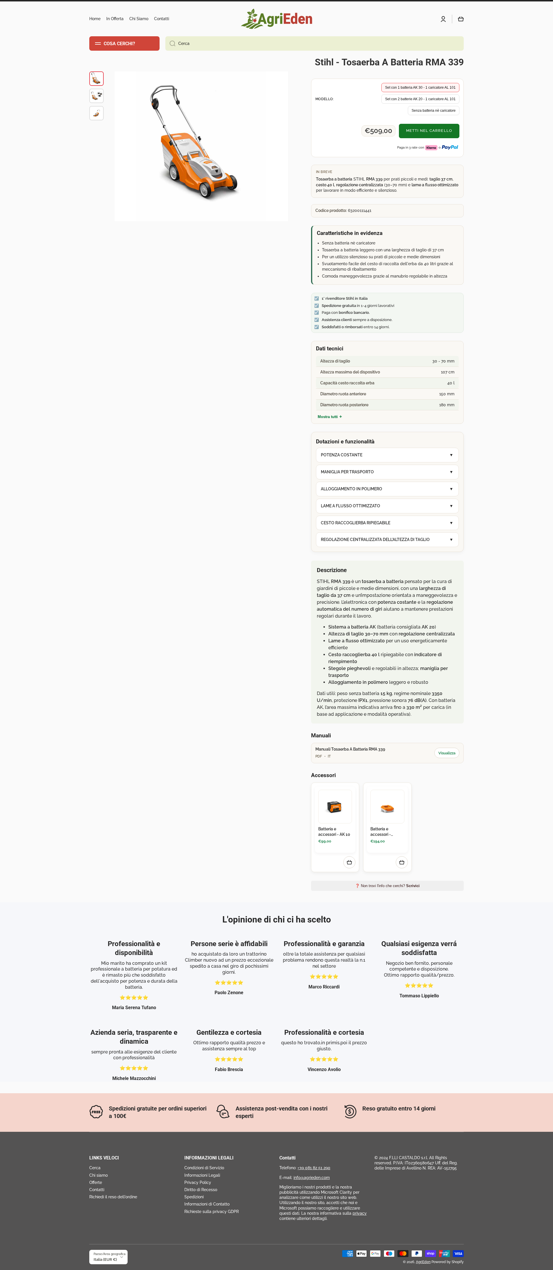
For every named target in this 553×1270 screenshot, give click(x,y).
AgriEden (423, 1262)
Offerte (95, 1182)
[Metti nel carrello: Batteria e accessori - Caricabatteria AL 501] (402, 862)
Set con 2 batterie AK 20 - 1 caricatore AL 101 (420, 99)
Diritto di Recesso (200, 1189)
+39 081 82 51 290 (314, 1167)
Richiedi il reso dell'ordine (113, 1197)
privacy (360, 1213)
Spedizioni (194, 1197)
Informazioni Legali (202, 1175)
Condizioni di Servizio (204, 1167)
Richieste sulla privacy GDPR (211, 1211)
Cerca (95, 1167)
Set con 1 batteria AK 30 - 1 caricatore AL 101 (420, 88)
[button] (461, 19)
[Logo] (276, 19)
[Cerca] (170, 43)
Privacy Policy (197, 1182)
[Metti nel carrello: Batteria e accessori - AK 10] (349, 862)
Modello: (324, 99)
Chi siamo (98, 1175)
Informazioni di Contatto (207, 1204)
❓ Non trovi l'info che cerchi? (387, 886)
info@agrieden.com (311, 1177)
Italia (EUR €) (105, 1259)
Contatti (96, 1189)
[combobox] (314, 43)
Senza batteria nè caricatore (434, 111)
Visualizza (446, 753)
